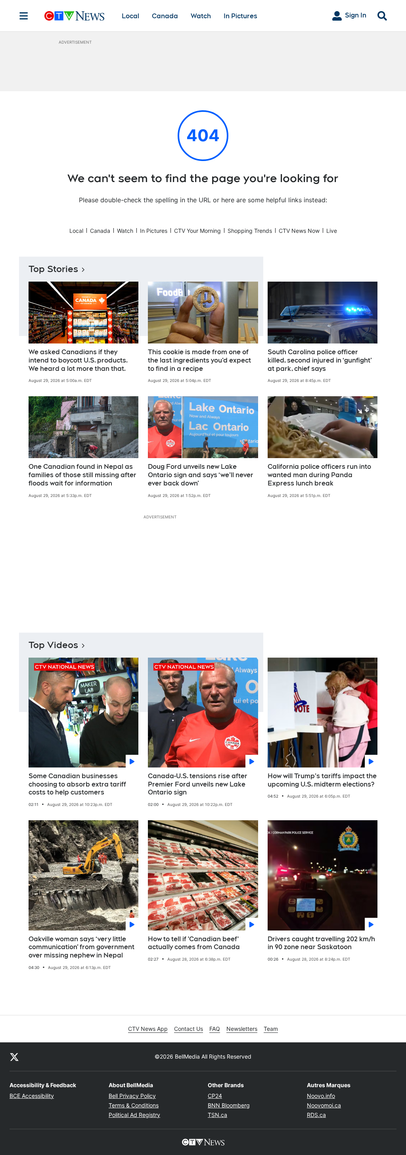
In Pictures (240, 16)
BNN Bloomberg (229, 1105)
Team (271, 1028)
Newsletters (241, 1028)
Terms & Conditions (134, 1105)
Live (331, 230)
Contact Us (188, 1028)
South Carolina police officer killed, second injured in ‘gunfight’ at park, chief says (320, 360)
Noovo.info (321, 1095)
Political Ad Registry (134, 1114)
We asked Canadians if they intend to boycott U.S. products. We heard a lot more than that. (78, 360)
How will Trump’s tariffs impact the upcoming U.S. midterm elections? (322, 780)
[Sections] (24, 16)
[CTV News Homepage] (74, 16)
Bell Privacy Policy (132, 1095)
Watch (201, 16)
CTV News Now (299, 230)
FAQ (214, 1028)
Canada (165, 16)
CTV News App (148, 1028)
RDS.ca (316, 1114)
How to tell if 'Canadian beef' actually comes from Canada (194, 943)
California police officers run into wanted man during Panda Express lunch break (319, 475)
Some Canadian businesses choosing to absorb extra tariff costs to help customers (77, 784)
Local (130, 16)
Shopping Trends (250, 230)
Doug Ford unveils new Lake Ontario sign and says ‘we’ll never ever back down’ (200, 475)
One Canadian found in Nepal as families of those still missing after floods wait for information (82, 475)
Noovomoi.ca (324, 1105)
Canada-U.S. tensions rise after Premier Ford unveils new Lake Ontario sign (197, 784)
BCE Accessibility (32, 1095)
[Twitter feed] (14, 1056)
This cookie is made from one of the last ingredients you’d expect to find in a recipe (199, 360)
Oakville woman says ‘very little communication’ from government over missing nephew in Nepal (81, 947)
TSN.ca (217, 1114)
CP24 (215, 1095)
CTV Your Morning (197, 230)
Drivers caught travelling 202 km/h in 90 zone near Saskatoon (321, 943)
